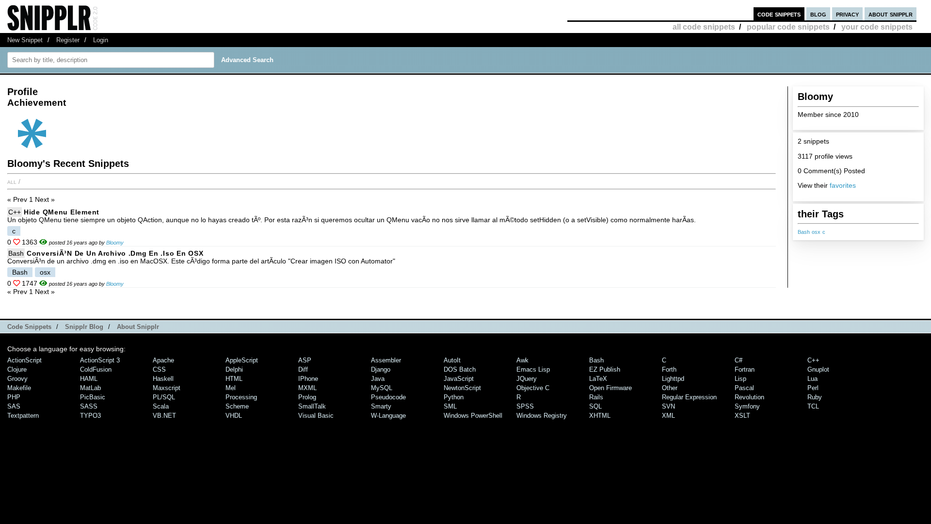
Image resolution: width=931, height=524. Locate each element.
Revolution (749, 397)
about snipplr (890, 14)
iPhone (308, 378)
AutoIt (452, 360)
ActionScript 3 (100, 360)
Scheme (237, 406)
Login (100, 40)
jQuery (526, 378)
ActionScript (24, 360)
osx (816, 232)
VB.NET (164, 415)
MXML (307, 388)
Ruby (814, 397)
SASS (88, 406)
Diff (303, 369)
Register (68, 40)
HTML (233, 378)
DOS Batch (460, 369)
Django (380, 369)
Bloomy (115, 243)
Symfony (747, 406)
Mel (230, 388)
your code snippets (877, 27)
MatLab (90, 388)
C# (738, 360)
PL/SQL (164, 397)
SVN (668, 406)
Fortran (744, 369)
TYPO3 (90, 415)
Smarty (381, 406)
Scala (161, 406)
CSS (159, 369)
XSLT (742, 415)
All (11, 181)
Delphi (234, 369)
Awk (522, 360)
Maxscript (166, 388)
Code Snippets (29, 326)
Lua (812, 378)
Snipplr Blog (84, 326)
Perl (813, 388)
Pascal (744, 388)
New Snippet (25, 40)
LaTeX (598, 378)
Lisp (740, 378)
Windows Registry (541, 415)
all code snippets (704, 27)
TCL (813, 406)
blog (818, 14)
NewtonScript (462, 388)
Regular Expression (689, 397)
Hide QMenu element (61, 212)
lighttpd (673, 378)
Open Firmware (610, 388)
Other (669, 388)
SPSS (525, 406)
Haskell (163, 378)
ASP (304, 360)
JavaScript (459, 378)
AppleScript (241, 360)
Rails (596, 397)
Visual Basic (316, 415)
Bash (804, 232)
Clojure (17, 369)
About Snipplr (138, 326)
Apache (163, 360)
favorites (843, 185)
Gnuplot (818, 369)
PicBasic (92, 397)
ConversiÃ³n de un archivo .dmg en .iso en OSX (115, 253)
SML (450, 406)
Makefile (19, 388)
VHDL (233, 415)
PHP (13, 397)
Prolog (307, 397)
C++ (14, 212)
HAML (88, 378)
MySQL (381, 388)
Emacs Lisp (533, 369)
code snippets (779, 14)
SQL (595, 406)
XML (668, 415)
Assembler (386, 360)
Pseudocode (388, 397)
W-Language (388, 415)
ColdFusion (96, 369)
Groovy (17, 378)
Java (378, 378)
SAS (13, 406)
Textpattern (23, 415)
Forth (669, 369)
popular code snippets (788, 27)
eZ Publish (604, 369)
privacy (847, 14)
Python (454, 397)
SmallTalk (312, 406)
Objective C (532, 388)
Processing (241, 397)
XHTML (599, 415)
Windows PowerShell (473, 415)
